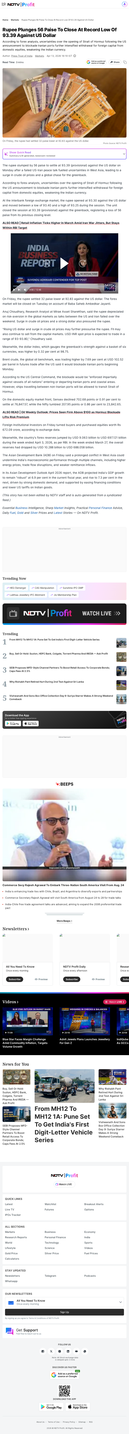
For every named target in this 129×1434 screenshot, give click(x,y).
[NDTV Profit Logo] (64, 1174)
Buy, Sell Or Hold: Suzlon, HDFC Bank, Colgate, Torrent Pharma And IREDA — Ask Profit (16, 1096)
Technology (52, 1242)
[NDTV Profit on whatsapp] (84, 1351)
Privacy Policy (69, 1422)
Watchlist (50, 1204)
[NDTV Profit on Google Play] (51, 1406)
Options (89, 1209)
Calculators (12, 1258)
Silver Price (52, 1253)
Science (50, 1248)
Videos (88, 1248)
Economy (90, 1232)
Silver (34, 512)
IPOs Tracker (13, 1214)
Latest (58, 512)
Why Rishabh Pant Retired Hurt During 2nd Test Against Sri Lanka (111, 1094)
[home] (21, 3)
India (87, 1237)
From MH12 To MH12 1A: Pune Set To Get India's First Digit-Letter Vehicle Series (64, 1124)
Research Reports (16, 1237)
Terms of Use (53, 1422)
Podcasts (90, 1275)
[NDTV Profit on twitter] (51, 1351)
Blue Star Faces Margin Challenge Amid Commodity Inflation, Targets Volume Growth (25, 1043)
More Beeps (64, 920)
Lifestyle (10, 1248)
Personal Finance (100, 508)
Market (58, 508)
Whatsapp (11, 1281)
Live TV (9, 1209)
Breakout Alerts (93, 1204)
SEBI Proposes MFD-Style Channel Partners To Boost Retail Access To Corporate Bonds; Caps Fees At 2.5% (15, 1134)
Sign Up (64, 1312)
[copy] (124, 62)
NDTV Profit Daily (74, 966)
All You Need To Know (20, 966)
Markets (39, 55)
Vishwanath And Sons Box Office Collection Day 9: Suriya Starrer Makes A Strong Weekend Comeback (112, 1129)
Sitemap (82, 1422)
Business (21, 508)
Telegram (50, 1275)
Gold (20, 512)
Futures (49, 1209)
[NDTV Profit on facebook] (42, 1351)
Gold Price (11, 1253)
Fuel (12, 512)
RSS (91, 1422)
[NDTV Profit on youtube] (76, 1351)
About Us (40, 1422)
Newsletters (12, 1275)
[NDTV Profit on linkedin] (68, 1351)
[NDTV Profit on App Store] (77, 1406)
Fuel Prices (91, 1253)
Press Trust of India (21, 55)
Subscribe (14, 979)
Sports (88, 1242)
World (8, 1242)
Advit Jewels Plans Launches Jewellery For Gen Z (85, 1041)
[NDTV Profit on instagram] (59, 1351)
